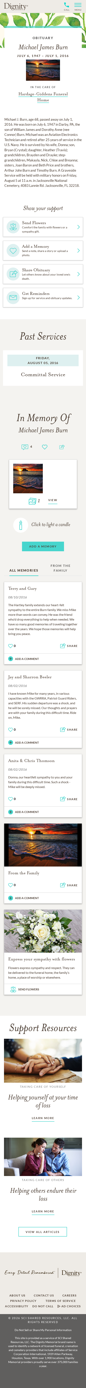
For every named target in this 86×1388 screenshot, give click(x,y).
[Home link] (16, 6)
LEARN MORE (43, 1118)
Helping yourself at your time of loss (43, 1097)
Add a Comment (27, 659)
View (53, 500)
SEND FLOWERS (28, 989)
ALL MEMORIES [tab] (24, 570)
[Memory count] (25, 447)
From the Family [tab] (61, 568)
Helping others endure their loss (43, 1190)
